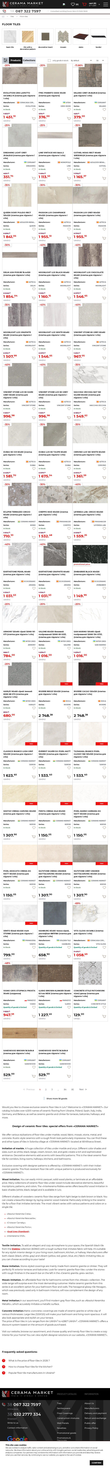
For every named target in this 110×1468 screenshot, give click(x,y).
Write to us (12, 1423)
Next (81, 1089)
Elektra (16, 1249)
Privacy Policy (91, 1428)
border (98, 47)
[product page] (55, 913)
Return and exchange (95, 1418)
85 (73, 1089)
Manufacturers (92, 1408)
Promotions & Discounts (64, 1439)
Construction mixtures (68, 1418)
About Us (89, 1403)
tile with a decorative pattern (28, 48)
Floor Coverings (65, 1413)
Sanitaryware (63, 1408)
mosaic (63, 47)
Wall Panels (63, 1423)
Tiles (59, 1403)
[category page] (10, 37)
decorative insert (45, 47)
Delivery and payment (96, 1413)
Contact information (17, 1427)
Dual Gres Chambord (18, 1231)
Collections (29, 60)
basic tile (10, 47)
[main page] (23, 4)
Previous (30, 1089)
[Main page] (27, 1394)
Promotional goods (66, 1433)
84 (65, 1089)
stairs (81, 47)
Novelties (61, 1428)
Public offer (90, 1423)
